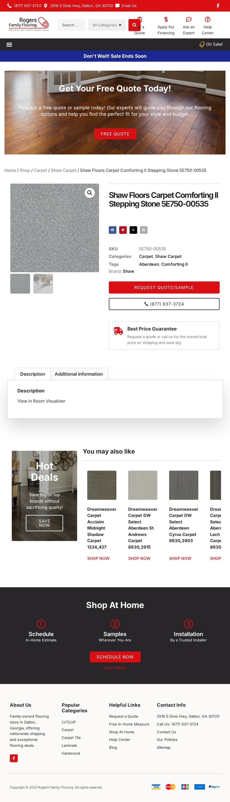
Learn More (115, 667)
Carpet (40, 170)
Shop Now (98, 558)
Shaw (128, 271)
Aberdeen (149, 264)
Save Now (44, 523)
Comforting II (174, 264)
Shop (25, 170)
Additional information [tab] (79, 374)
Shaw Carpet (63, 170)
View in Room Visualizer (41, 401)
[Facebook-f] (14, 758)
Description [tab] (32, 374)
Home (10, 170)
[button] (9, 44)
